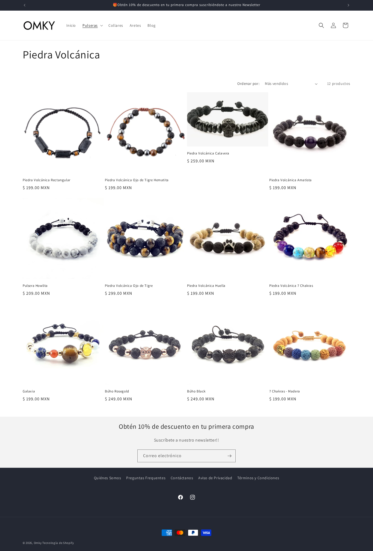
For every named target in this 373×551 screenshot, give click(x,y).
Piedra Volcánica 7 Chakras (291, 286)
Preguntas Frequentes (145, 477)
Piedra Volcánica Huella (206, 286)
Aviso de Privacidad (215, 477)
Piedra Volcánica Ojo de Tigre (129, 286)
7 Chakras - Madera (284, 391)
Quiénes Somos (107, 477)
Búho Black (196, 391)
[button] (92, 25)
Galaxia (29, 391)
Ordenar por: (248, 83)
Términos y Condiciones (258, 477)
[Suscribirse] (229, 455)
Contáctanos (182, 477)
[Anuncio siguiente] (348, 5)
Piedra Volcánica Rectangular (46, 180)
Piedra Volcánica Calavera (208, 153)
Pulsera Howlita (35, 286)
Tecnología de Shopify (58, 543)
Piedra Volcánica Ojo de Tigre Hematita (137, 180)
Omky (38, 543)
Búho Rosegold (117, 391)
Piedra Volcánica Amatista (290, 180)
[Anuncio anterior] (25, 5)
